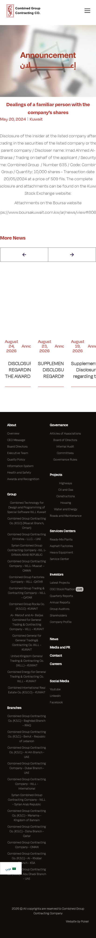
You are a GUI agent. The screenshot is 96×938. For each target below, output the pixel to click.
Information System (20, 466)
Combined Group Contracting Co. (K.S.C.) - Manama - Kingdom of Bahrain (26, 815)
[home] (23, 10)
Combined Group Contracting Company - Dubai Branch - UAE (26, 768)
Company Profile (61, 622)
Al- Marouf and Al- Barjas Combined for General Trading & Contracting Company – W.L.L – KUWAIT (27, 622)
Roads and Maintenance (66, 515)
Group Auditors (59, 609)
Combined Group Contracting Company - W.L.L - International (26, 783)
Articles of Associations (65, 433)
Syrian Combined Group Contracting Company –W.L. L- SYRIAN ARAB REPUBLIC (26, 550)
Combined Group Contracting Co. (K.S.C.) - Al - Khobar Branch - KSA (26, 858)
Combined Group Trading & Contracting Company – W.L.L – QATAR (27, 592)
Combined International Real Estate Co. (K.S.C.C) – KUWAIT (26, 689)
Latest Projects (60, 582)
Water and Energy (65, 509)
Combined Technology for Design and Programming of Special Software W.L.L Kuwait (26, 507)
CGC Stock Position (66, 589)
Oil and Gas (65, 489)
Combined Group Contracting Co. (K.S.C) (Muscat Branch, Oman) (26, 523)
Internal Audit (65, 446)
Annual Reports (60, 602)
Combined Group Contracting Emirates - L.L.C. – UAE (26, 536)
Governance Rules (65, 459)
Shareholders (58, 615)
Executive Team (17, 453)
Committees (65, 453)
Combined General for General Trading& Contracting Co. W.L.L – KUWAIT (26, 642)
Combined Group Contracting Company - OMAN (26, 844)
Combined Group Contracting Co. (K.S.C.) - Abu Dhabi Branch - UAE (26, 874)
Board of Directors (65, 440)
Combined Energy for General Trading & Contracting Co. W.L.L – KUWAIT (26, 676)
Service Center (59, 559)
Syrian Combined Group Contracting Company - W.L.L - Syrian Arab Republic (26, 799)
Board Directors (17, 446)
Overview (13, 433)
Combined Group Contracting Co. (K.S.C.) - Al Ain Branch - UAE (26, 752)
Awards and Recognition (23, 479)
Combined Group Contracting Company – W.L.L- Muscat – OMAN (26, 566)
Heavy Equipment (61, 552)
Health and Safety (19, 472)
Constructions (65, 496)
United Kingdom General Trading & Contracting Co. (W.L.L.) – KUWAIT (27, 660)
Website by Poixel (77, 921)
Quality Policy (16, 459)
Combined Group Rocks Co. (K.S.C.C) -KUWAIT (27, 606)
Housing (65, 502)
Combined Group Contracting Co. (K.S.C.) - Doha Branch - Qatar (26, 831)
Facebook (56, 702)
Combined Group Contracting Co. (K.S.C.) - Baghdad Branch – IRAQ (26, 720)
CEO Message (16, 440)
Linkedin (55, 696)
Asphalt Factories (61, 546)
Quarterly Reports (61, 596)
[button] (86, 11)
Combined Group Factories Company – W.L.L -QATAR (26, 579)
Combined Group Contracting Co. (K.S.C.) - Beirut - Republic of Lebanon (26, 736)
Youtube (55, 689)
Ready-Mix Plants (61, 539)
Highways (65, 483)
